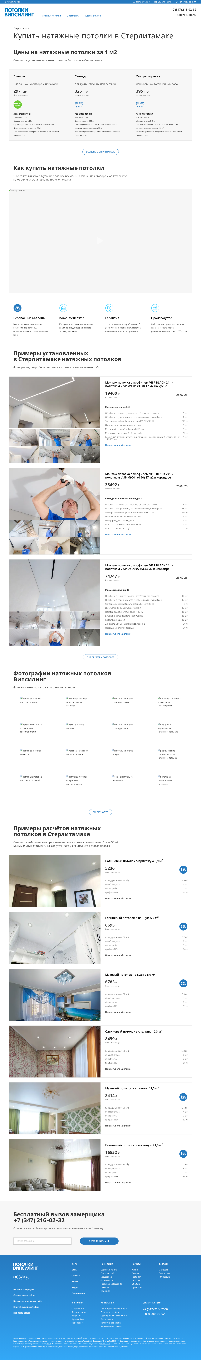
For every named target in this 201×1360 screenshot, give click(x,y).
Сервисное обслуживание (113, 1315)
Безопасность (78, 1312)
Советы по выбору (109, 1312)
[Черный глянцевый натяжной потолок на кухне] (31, 710)
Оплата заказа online (24, 1295)
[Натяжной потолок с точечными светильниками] (31, 736)
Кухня (135, 1269)
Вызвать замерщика (23, 1289)
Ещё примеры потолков (100, 657)
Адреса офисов (93, 16)
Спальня (136, 1283)
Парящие (105, 1290)
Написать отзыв (21, 1312)
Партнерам (77, 1322)
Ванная (135, 1273)
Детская (136, 1280)
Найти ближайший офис (26, 1307)
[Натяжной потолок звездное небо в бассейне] (77, 736)
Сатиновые (164, 1273)
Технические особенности (113, 1308)
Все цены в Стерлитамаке (100, 151)
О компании (78, 1308)
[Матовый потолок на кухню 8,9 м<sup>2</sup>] (54, 995)
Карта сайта (106, 1319)
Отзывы (76, 1275)
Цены (74, 1269)
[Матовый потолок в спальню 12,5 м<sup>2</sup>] (54, 1108)
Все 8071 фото (100, 812)
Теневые (104, 1287)
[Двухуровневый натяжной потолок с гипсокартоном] (169, 788)
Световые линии (108, 1269)
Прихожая (137, 1287)
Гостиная (136, 1276)
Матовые (163, 1269)
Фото (74, 1263)
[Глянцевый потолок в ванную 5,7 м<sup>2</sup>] (54, 938)
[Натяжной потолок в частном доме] (123, 710)
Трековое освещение (111, 1283)
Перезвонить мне (99, 1241)
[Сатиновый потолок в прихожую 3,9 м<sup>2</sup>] (54, 881)
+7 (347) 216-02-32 (183, 9)
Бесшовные (106, 1276)
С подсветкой (107, 1273)
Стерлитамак (21, 28)
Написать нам (143, 1)
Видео (75, 1287)
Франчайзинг (78, 1319)
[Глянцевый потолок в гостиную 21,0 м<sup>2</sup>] (54, 1165)
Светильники (78, 1293)
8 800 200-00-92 (185, 15)
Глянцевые (164, 1276)
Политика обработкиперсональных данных (112, 1324)
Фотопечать (106, 1280)
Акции (75, 1281)
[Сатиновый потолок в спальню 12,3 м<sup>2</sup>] (54, 1051)
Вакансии (76, 1315)
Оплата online (164, 1)
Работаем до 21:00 (187, 1)
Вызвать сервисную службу (27, 1301)
